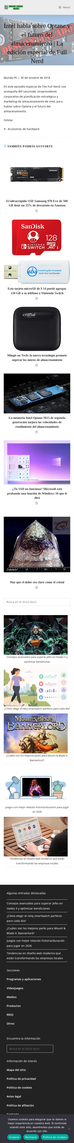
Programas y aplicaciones (24, 979)
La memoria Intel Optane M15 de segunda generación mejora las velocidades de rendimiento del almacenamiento (37, 422)
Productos (14, 1006)
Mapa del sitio (16, 1070)
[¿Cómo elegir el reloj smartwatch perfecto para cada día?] (36, 686)
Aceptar (14, 1137)
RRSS (10, 1015)
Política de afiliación (20, 1105)
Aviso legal (14, 1096)
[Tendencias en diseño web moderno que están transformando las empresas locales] (36, 837)
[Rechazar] (69, 1129)
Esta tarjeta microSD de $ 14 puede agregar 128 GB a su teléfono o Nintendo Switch (37, 291)
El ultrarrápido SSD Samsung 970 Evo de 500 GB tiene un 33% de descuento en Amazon (37, 203)
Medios (12, 997)
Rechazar (31, 1137)
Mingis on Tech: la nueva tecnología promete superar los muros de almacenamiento (37, 357)
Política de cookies (19, 1087)
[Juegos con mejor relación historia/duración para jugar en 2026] (36, 785)
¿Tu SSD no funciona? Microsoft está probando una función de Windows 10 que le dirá (37, 493)
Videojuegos (15, 988)
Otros (10, 1023)
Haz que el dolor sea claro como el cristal (37, 582)
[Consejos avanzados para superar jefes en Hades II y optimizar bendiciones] (36, 635)
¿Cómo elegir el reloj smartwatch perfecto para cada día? (37, 708)
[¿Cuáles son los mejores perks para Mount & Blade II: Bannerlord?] (36, 733)
